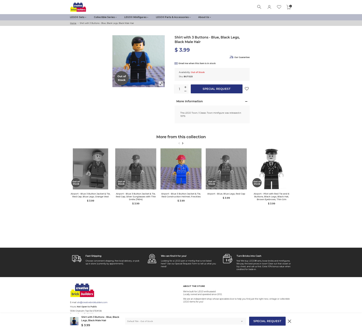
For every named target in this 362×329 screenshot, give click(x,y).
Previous (179, 143)
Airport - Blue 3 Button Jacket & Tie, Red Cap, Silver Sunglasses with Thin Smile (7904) (136, 196)
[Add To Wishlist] (246, 88)
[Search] (259, 7)
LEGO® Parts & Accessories (172, 17)
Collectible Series (104, 17)
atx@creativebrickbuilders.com (92, 302)
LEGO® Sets (77, 17)
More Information (189, 101)
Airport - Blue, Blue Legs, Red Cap (226, 193)
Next (183, 143)
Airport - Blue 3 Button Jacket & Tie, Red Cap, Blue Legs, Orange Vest (90, 195)
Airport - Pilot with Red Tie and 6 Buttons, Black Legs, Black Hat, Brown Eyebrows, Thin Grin (271, 196)
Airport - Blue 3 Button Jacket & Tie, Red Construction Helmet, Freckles (181, 195)
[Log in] (269, 7)
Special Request (217, 89)
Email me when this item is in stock (197, 63)
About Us (203, 17)
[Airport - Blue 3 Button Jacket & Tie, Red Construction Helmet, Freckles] (181, 168)
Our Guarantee (242, 57)
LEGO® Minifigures (135, 17)
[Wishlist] (279, 7)
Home (73, 23)
